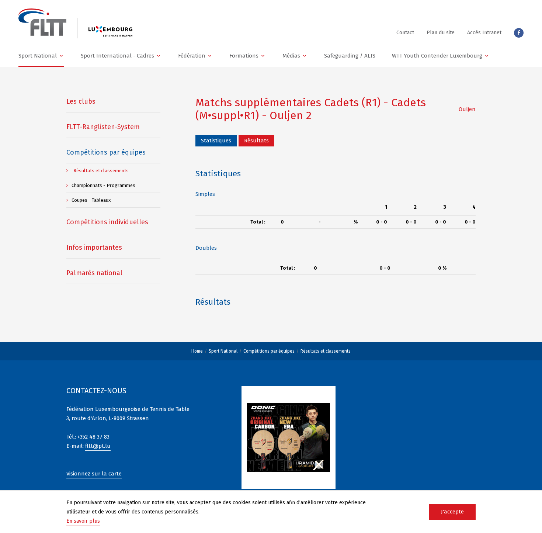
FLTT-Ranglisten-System (103, 127)
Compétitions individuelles (107, 222)
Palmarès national (94, 273)
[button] (41, 55)
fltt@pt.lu (98, 446)
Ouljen (467, 109)
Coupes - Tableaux (91, 200)
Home (197, 351)
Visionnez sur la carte (94, 473)
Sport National (223, 351)
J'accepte (452, 511)
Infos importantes (94, 247)
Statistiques (216, 140)
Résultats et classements (325, 351)
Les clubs (80, 101)
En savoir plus (83, 521)
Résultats (256, 140)
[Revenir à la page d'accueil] (42, 22)
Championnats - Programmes (103, 185)
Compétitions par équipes (269, 351)
